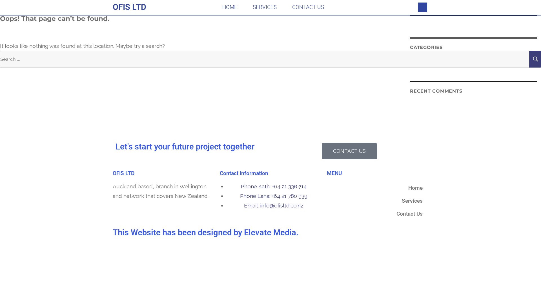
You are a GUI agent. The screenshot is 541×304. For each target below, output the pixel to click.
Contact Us (308, 7)
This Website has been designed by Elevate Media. (205, 232)
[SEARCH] (535, 59)
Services (265, 7)
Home (229, 7)
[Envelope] (422, 7)
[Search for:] (264, 59)
